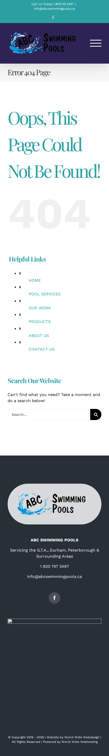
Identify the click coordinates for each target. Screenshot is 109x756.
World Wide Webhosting (80, 742)
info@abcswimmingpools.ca (54, 8)
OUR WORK (40, 308)
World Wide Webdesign (81, 737)
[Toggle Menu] (95, 43)
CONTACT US (42, 349)
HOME (35, 280)
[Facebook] (54, 597)
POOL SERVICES (45, 294)
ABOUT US (39, 335)
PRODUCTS (40, 321)
